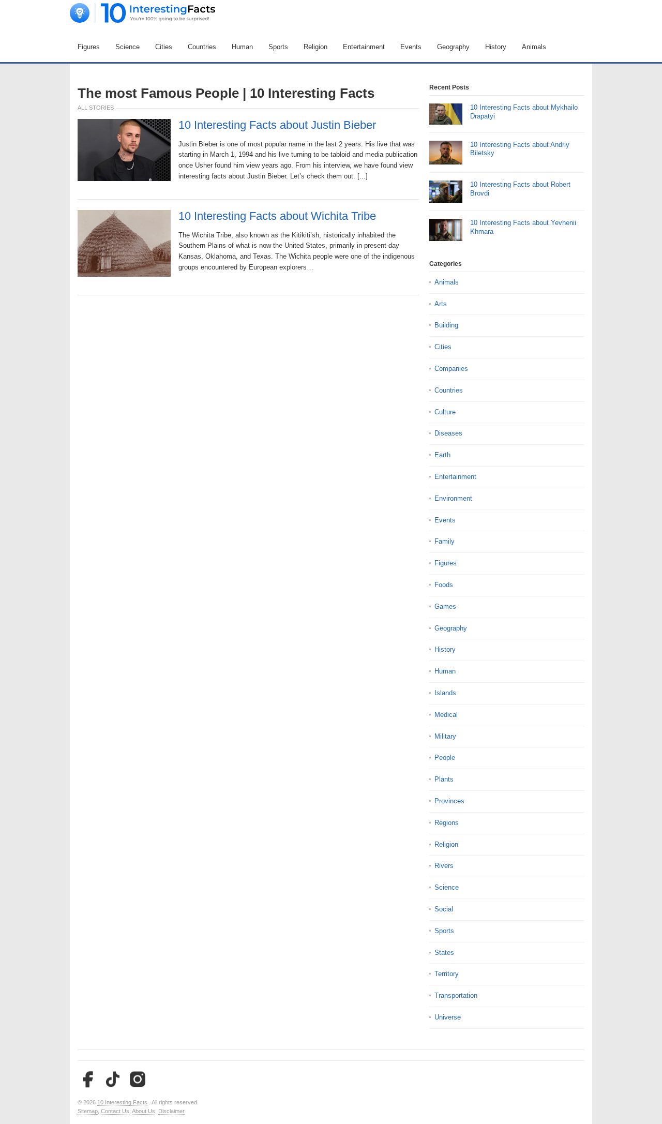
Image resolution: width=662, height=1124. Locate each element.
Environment (453, 498)
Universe (447, 1017)
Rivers (444, 866)
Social (443, 909)
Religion (315, 47)
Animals (534, 47)
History (495, 47)
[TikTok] (112, 1079)
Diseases (448, 433)
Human (242, 47)
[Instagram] (137, 1079)
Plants (444, 779)
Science (127, 47)
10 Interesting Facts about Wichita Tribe (277, 216)
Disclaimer (171, 1111)
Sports (278, 47)
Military (445, 736)
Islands (445, 693)
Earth (442, 455)
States (444, 952)
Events (411, 47)
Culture (445, 412)
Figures (89, 47)
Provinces (449, 801)
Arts (440, 304)
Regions (446, 823)
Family (444, 541)
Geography (453, 47)
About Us (143, 1111)
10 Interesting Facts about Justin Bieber (277, 125)
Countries (202, 47)
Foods (443, 585)
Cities (163, 47)
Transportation (455, 995)
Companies (451, 368)
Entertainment (364, 47)
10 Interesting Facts (122, 1102)
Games (445, 606)
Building (446, 325)
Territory (446, 974)
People (444, 757)
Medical (446, 714)
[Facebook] (88, 1079)
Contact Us (115, 1111)
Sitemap (88, 1111)
